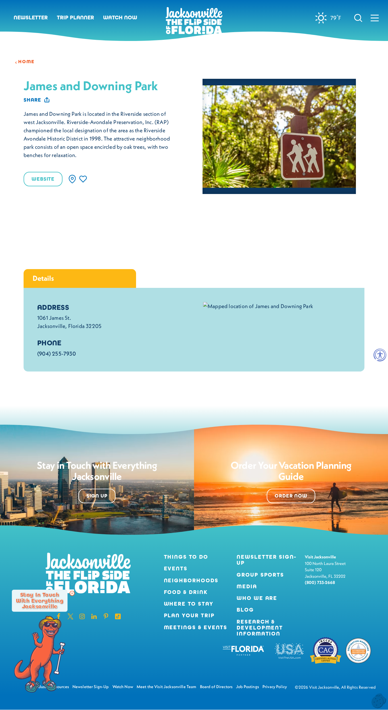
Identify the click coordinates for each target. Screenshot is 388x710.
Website (43, 179)
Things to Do (186, 557)
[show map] (72, 179)
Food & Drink (186, 592)
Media (247, 586)
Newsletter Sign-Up (267, 560)
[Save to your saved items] (83, 179)
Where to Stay (189, 603)
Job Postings (247, 686)
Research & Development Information (260, 628)
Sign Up (97, 496)
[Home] (194, 23)
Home (26, 62)
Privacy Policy (274, 686)
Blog (245, 609)
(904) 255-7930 (56, 353)
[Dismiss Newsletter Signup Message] (72, 593)
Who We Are (257, 598)
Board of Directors (216, 686)
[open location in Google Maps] (258, 305)
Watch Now (120, 17)
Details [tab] (43, 278)
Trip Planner (75, 17)
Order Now (291, 496)
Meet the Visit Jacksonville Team (167, 686)
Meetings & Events (196, 627)
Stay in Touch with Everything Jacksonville (39, 600)
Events (176, 568)
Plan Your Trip (189, 615)
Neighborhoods (191, 580)
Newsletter (31, 17)
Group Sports (260, 575)
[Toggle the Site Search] (358, 17)
